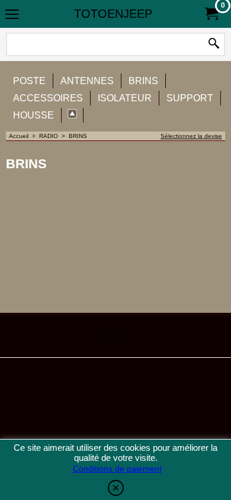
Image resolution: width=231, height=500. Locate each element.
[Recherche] (213, 44)
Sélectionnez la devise (191, 136)
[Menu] (12, 15)
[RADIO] (73, 115)
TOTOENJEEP (113, 13)
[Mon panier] (211, 14)
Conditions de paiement (117, 468)
